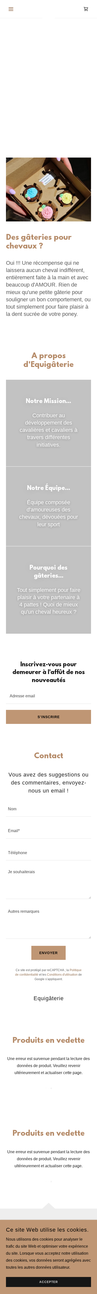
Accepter (48, 1282)
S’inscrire (49, 717)
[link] (86, 9)
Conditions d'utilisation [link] (62, 974)
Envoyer (48, 953)
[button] (12, 9)
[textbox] (48, 696)
